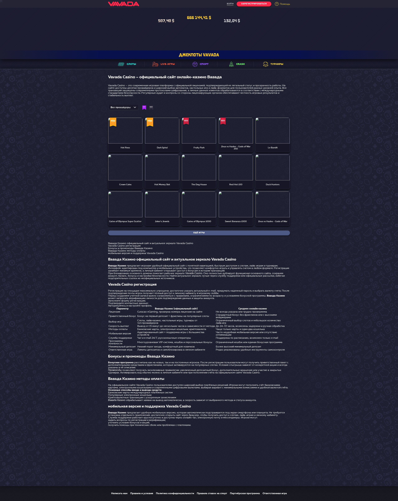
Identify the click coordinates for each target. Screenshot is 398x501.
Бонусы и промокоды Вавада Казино (130, 248)
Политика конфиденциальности (175, 493)
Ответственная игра (275, 493)
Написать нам (119, 493)
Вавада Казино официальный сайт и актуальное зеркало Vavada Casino (150, 243)
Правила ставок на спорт (212, 493)
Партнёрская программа (245, 493)
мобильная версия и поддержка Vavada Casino (136, 253)
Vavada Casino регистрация (124, 246)
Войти (230, 4)
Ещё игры (199, 233)
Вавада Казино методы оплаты (126, 251)
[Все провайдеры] (123, 108)
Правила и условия (141, 493)
